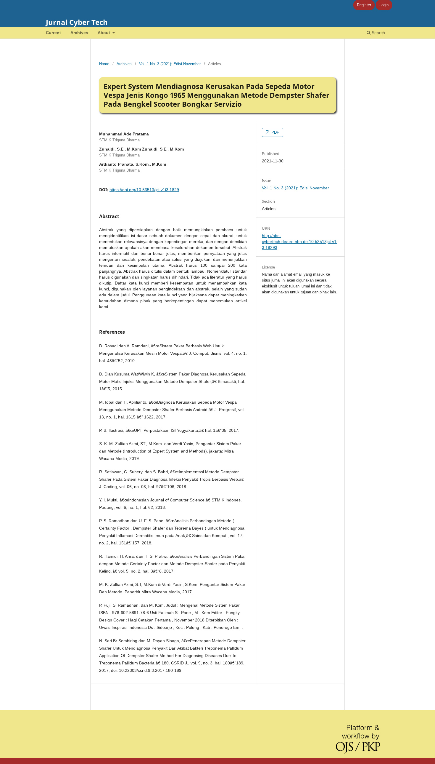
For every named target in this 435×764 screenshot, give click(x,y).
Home (104, 64)
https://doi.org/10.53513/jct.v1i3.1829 (144, 189)
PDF (274, 132)
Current (53, 32)
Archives (79, 32)
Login (384, 5)
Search (377, 32)
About (104, 32)
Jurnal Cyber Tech (77, 22)
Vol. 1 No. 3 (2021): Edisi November (170, 64)
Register (364, 5)
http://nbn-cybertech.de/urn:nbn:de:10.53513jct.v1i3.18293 (299, 241)
